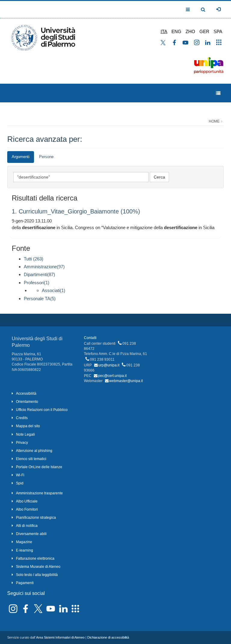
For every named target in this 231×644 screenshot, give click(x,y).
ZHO (190, 31)
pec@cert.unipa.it (112, 376)
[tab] (20, 157)
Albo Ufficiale (27, 501)
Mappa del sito (28, 426)
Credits (22, 418)
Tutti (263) (33, 258)
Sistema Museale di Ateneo (38, 567)
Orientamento (27, 402)
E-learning (24, 550)
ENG (176, 31)
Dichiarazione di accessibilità (108, 637)
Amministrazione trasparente (39, 493)
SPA (218, 31)
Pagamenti (25, 583)
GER (204, 31)
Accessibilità (26, 393)
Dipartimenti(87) (39, 274)
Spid (19, 483)
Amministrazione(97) (44, 266)
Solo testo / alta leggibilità (37, 575)
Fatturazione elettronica (35, 558)
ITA (164, 31)
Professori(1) (36, 282)
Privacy (22, 442)
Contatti (90, 338)
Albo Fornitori (27, 509)
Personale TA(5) (40, 298)
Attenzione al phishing (34, 451)
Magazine (24, 542)
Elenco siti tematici (31, 459)
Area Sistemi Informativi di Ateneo (60, 637)
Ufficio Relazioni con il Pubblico (42, 410)
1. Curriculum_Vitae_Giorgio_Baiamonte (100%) (76, 211)
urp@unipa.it (108, 365)
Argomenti (20, 156)
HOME (214, 121)
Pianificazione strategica (36, 517)
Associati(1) (53, 290)
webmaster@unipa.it (126, 381)
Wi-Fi (20, 475)
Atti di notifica (27, 526)
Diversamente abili (31, 534)
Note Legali (25, 434)
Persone (46, 156)
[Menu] (218, 93)
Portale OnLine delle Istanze (39, 467)
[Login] (218, 9)
